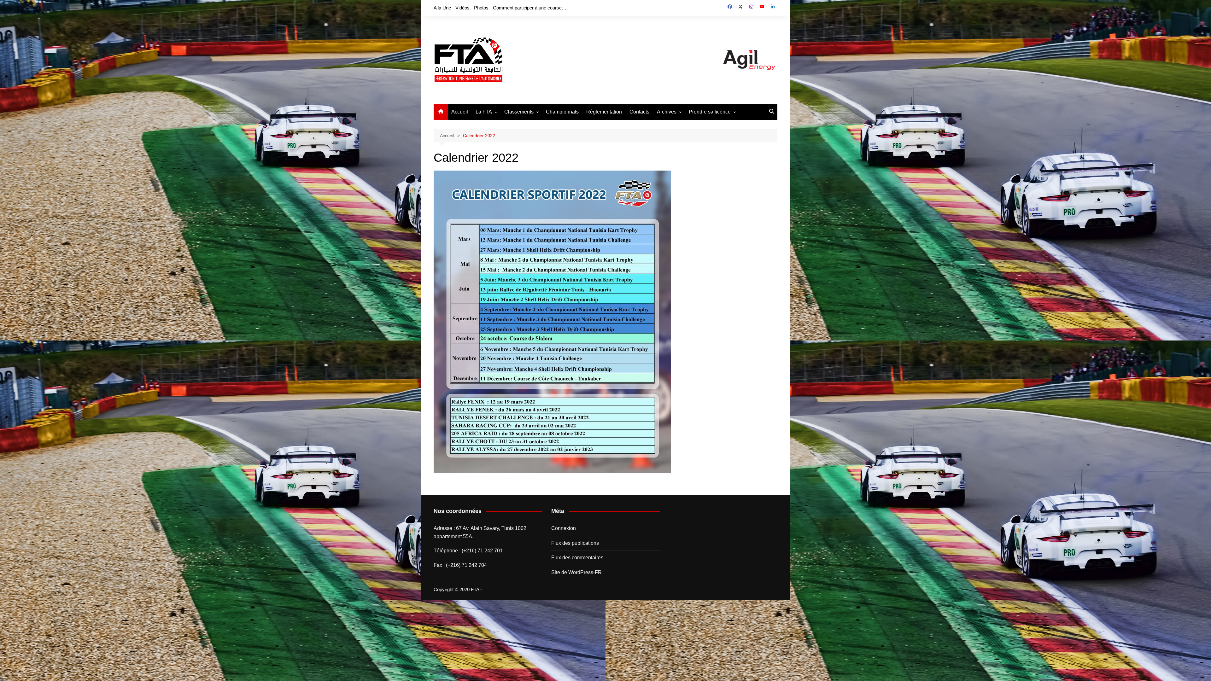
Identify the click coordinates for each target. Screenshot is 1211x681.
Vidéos (462, 7)
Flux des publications (575, 543)
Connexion (563, 528)
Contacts (639, 111)
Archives (666, 111)
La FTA (484, 111)
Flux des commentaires (577, 557)
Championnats (562, 111)
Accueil (459, 111)
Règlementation (604, 111)
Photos (481, 7)
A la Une (442, 7)
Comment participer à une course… (529, 7)
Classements (519, 111)
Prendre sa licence (710, 111)
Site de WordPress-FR (576, 572)
